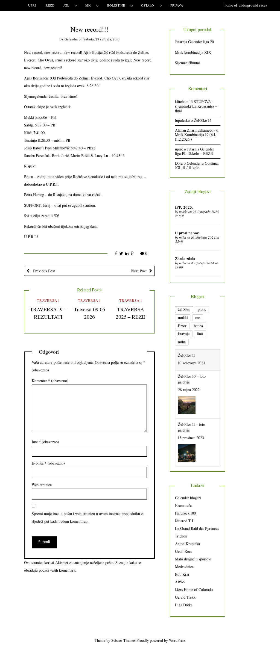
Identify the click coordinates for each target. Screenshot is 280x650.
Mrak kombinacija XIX (193, 52)
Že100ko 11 (186, 355)
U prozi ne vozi (187, 233)
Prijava (176, 5)
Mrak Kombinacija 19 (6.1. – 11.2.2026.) (197, 137)
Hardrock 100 (185, 513)
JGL (66, 5)
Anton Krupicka (187, 543)
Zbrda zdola (185, 258)
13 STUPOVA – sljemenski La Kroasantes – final (196, 106)
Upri (32, 5)
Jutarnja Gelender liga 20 (194, 41)
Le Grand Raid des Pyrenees (197, 528)
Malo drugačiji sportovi (193, 559)
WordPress (177, 640)
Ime (45, 441)
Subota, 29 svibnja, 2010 (101, 39)
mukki (183, 211)
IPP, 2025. (184, 207)
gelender (71, 39)
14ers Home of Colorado (194, 589)
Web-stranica (42, 484)
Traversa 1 (48, 300)
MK (88, 5)
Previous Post (43, 270)
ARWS (180, 581)
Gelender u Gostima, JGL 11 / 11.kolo (197, 165)
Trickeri (181, 536)
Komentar (50, 380)
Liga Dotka (183, 604)
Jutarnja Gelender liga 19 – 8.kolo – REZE (194, 151)
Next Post (139, 270)
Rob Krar (182, 574)
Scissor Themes (123, 640)
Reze (50, 5)
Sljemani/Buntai (187, 62)
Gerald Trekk (185, 597)
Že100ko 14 (202, 120)
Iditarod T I (184, 520)
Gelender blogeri (188, 497)
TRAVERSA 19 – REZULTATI (48, 313)
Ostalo (147, 5)
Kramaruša (183, 505)
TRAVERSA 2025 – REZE (130, 313)
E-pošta (48, 463)
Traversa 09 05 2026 (89, 313)
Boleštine (116, 5)
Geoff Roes (183, 551)
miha (182, 237)
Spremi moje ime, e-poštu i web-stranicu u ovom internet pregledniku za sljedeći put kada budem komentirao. (88, 517)
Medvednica (184, 566)
